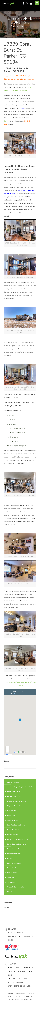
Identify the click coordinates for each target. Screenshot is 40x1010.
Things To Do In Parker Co (15, 887)
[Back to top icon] (35, 1005)
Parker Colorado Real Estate (16, 844)
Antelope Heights (13, 782)
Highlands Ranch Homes (15, 806)
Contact (12, 964)
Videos (9, 892)
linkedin (27, 3)
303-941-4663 (14, 979)
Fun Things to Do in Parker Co (16, 801)
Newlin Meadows (13, 830)
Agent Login (20, 997)
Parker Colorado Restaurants (16, 849)
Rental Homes (12, 873)
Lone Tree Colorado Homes (16, 825)
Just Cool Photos (12, 820)
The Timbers (11, 882)
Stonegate (10, 877)
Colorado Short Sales (14, 796)
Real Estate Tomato (24, 1000)
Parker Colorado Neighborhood (17, 839)
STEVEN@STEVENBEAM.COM (19, 986)
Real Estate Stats (13, 868)
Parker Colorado (12, 835)
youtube (31, 3)
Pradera (10, 858)
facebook (23, 3)
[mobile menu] (37, 3)
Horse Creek (11, 816)
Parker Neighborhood (14, 854)
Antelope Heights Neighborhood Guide (20, 787)
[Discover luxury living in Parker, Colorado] (8, 3)
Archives (6, 907)
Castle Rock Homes (13, 792)
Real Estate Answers (14, 863)
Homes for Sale (12, 811)
